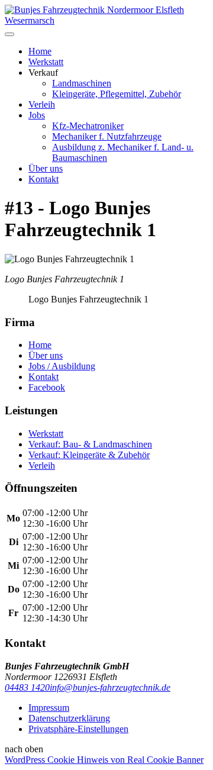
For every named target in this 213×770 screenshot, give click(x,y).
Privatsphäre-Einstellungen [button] (78, 729)
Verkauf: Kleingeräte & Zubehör (89, 455)
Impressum (48, 708)
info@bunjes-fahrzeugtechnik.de (110, 687)
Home (39, 51)
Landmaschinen (81, 83)
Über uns (45, 168)
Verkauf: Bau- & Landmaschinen (90, 444)
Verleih (41, 104)
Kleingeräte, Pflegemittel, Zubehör (116, 94)
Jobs (36, 115)
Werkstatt (45, 62)
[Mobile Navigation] (9, 34)
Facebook (46, 387)
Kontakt (43, 179)
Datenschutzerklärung (69, 718)
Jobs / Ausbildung (61, 366)
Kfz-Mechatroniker (88, 126)
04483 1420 (27, 687)
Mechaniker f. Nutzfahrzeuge (107, 136)
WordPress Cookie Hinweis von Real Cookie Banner (104, 760)
